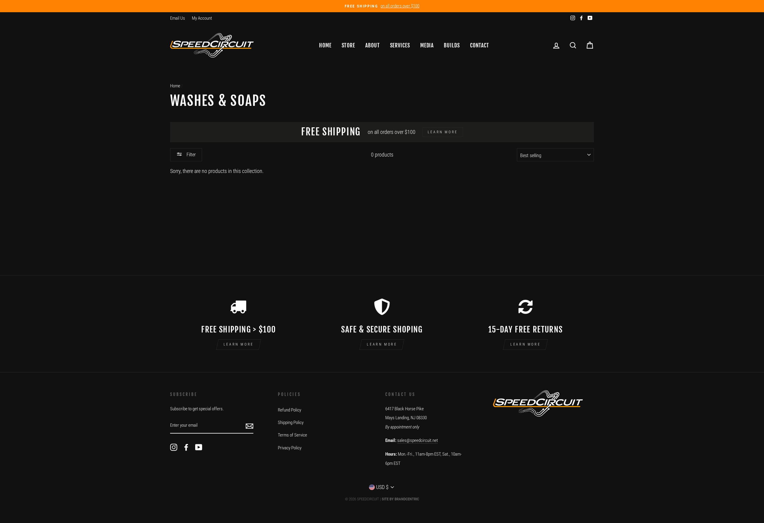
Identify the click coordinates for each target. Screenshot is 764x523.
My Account (202, 18)
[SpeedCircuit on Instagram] (173, 447)
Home (325, 45)
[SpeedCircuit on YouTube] (198, 447)
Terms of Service (292, 435)
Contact (479, 45)
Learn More (239, 344)
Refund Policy (289, 410)
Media (427, 45)
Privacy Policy (289, 448)
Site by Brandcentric (400, 499)
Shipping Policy (291, 422)
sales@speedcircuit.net (417, 440)
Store (348, 45)
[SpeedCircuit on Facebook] (186, 447)
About (372, 45)
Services (400, 45)
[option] (382, 6)
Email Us (177, 18)
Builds (452, 45)
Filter (190, 154)
